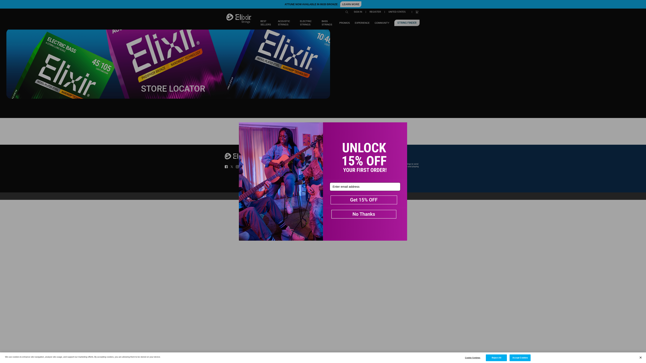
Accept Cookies (520, 358)
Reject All (496, 358)
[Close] (640, 357)
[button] (365, 200)
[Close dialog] (244, 127)
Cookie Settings (472, 358)
